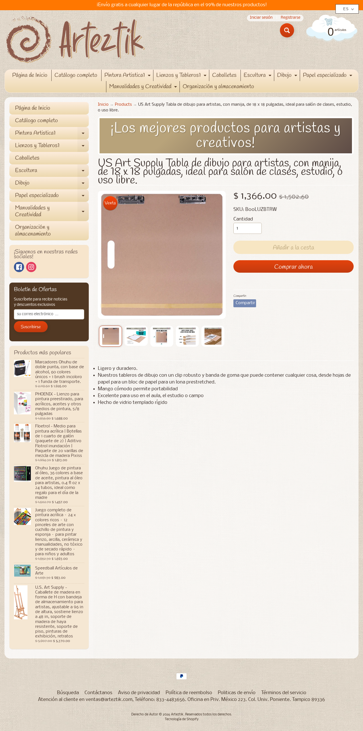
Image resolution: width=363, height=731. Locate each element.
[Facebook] (19, 267)
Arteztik (177, 714)
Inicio (103, 105)
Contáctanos (98, 693)
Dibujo (288, 76)
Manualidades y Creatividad (143, 87)
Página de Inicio (29, 75)
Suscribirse (31, 327)
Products (123, 105)
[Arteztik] (75, 40)
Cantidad (243, 219)
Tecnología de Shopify (182, 719)
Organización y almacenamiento (218, 86)
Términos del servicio (283, 693)
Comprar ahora (293, 267)
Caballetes (224, 75)
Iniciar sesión (261, 18)
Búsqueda (68, 693)
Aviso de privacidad (139, 693)
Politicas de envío (237, 693)
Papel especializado (328, 76)
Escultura (258, 76)
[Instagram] (31, 267)
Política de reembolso (189, 693)
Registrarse (290, 18)
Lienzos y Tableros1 (182, 76)
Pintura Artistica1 (128, 76)
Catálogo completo (75, 75)
